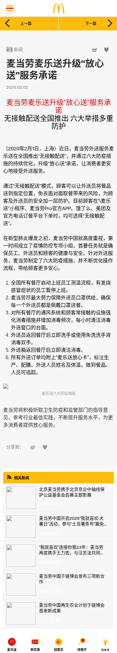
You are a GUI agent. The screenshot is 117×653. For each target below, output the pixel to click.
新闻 (14, 49)
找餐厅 (82, 650)
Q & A (105, 650)
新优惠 (35, 650)
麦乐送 (12, 650)
